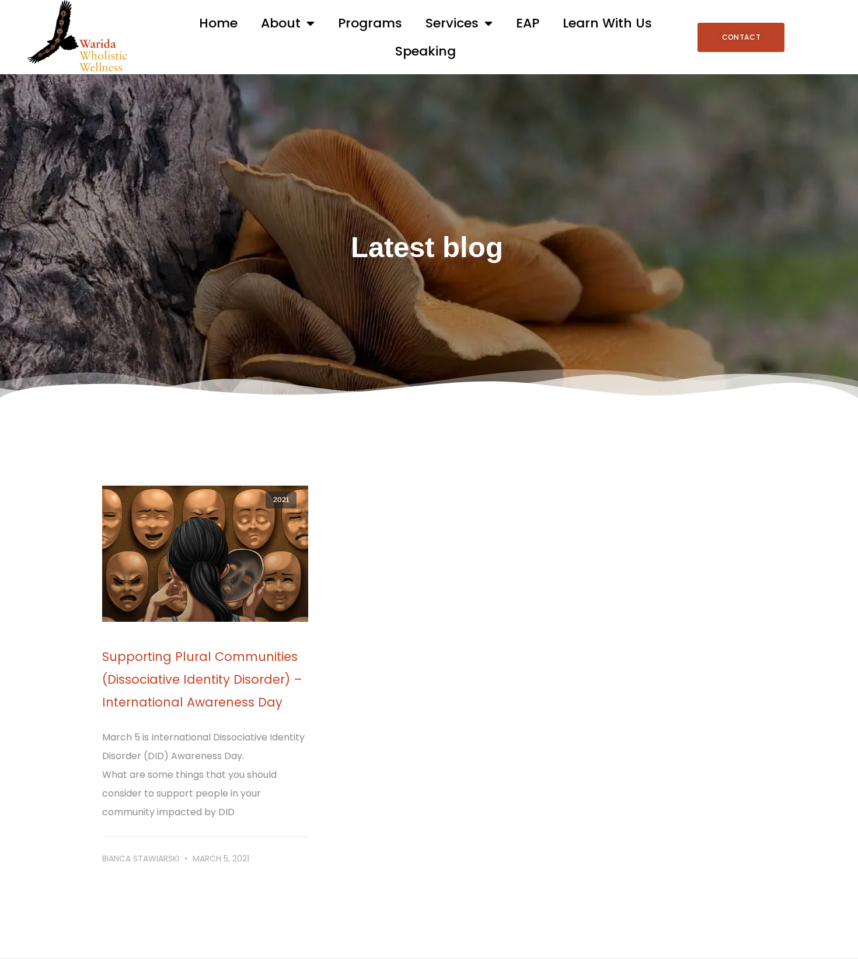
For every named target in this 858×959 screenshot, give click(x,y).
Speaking (425, 51)
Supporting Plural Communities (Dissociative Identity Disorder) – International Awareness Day (202, 679)
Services (452, 23)
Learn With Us (607, 23)
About (281, 23)
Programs (370, 23)
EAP (527, 23)
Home (218, 23)
